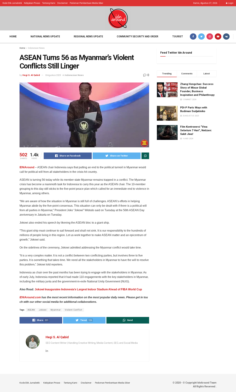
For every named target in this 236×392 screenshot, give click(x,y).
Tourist (177, 36)
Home (13, 36)
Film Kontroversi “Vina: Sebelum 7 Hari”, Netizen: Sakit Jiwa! (196, 130)
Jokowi (43, 310)
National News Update (45, 36)
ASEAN (31, 310)
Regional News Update (88, 36)
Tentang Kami (48, 3)
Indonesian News (36, 48)
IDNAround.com (30, 297)
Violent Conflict (73, 310)
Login (230, 3)
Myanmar (56, 310)
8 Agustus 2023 (53, 75)
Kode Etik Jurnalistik (12, 3)
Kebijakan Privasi (32, 3)
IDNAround (27, 167)
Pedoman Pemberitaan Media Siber (86, 3)
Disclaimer (62, 3)
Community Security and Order (137, 36)
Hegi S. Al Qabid (31, 75)
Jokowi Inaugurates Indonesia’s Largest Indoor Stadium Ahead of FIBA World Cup (88, 289)
